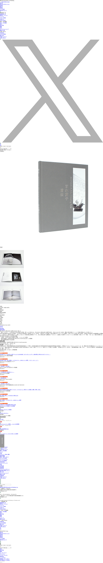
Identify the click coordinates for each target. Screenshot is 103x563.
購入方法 (2, 35)
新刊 (1, 24)
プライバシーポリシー (5, 469)
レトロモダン (3, 557)
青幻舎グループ (3, 10)
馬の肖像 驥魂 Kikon (4, 428)
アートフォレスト (4, 459)
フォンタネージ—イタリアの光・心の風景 (9, 433)
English (1, 326)
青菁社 (1, 8)
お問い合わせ (3, 37)
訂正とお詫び (3, 20)
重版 (1, 26)
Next (1, 247)
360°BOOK (2, 461)
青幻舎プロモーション (5, 4)
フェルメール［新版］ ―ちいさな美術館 (9, 424)
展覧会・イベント (4, 15)
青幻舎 (1, 3)
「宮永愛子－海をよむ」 (5, 383)
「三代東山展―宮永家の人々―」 (7, 372)
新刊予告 (2, 25)
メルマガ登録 (3, 34)
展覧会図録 (2, 329)
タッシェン (2, 553)
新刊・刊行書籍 (3, 22)
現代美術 (2, 328)
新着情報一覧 (3, 14)
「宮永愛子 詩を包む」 (5, 366)
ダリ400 (1, 419)
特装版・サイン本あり (5, 558)
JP (0, 144)
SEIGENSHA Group (5, 1)
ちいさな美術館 (3, 460)
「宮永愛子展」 (3, 378)
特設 (1, 464)
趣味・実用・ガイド (4, 456)
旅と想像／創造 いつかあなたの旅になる (9, 395)
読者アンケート (3, 36)
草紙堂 (1, 5)
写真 (1, 453)
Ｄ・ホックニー (3, 552)
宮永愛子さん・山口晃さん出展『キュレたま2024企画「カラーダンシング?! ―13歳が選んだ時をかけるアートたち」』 (25, 354)
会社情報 (2, 466)
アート (1, 327)
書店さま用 (2, 474)
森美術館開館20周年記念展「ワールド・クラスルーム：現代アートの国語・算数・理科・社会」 (20, 389)
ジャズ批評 (2, 9)
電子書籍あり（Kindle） (5, 560)
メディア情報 (3, 17)
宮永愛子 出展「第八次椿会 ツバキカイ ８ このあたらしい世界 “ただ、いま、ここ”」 (19, 360)
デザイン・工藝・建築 (5, 454)
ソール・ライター (4, 555)
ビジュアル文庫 (3, 458)
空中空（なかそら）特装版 (5, 409)
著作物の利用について (5, 470)
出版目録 (2, 32)
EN (0, 145)
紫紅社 (1, 6)
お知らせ (2, 19)
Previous (2, 151)
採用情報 (2, 467)
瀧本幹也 (2, 556)
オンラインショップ (4, 472)
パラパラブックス (4, 462)
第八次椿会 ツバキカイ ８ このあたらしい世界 (10, 400)
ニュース (2, 16)
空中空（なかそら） (4, 413)
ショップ (2, 517)
